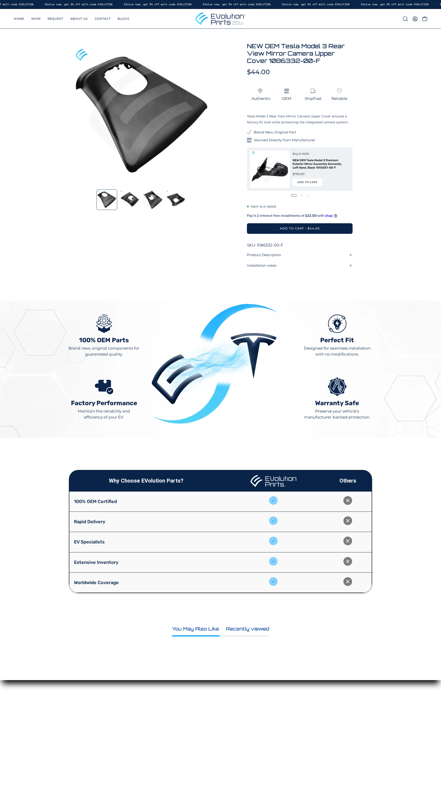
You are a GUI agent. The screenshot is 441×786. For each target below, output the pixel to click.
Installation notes (261, 265)
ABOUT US (204, 728)
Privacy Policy (254, 705)
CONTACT (203, 736)
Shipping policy (256, 734)
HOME (200, 705)
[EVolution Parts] (220, 18)
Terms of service (256, 726)
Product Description (264, 255)
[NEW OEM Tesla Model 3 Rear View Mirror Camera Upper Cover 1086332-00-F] (106, 199)
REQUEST (203, 720)
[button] (405, 19)
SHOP (199, 712)
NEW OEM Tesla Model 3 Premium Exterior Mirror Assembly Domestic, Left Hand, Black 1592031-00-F (317, 163)
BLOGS (201, 744)
